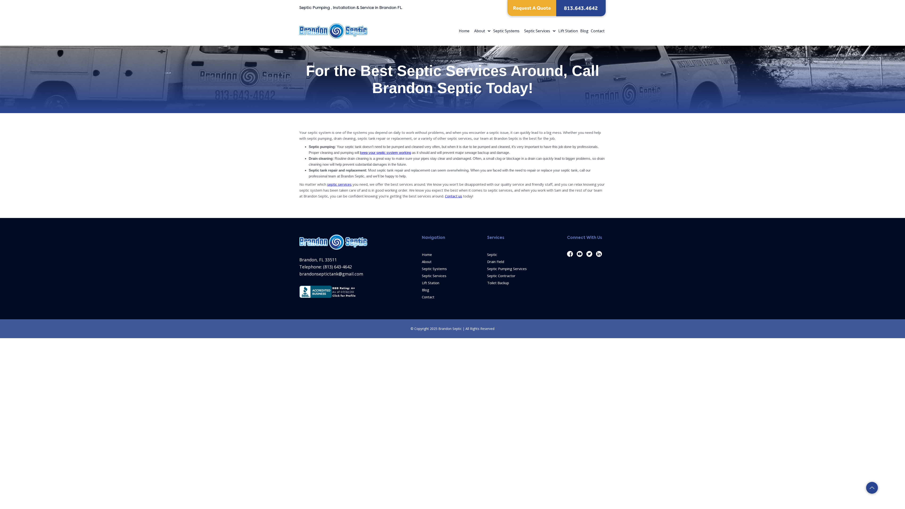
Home (464, 30)
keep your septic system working (385, 153)
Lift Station (568, 30)
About (479, 30)
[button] (481, 31)
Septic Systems (506, 30)
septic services (339, 184)
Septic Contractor (501, 275)
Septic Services (537, 30)
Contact (598, 30)
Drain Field (495, 261)
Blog (584, 30)
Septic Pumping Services (507, 268)
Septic (492, 254)
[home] (333, 31)
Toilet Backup (498, 282)
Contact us (453, 196)
